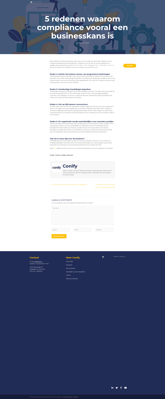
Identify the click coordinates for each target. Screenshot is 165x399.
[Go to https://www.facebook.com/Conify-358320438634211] (121, 388)
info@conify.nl (38, 261)
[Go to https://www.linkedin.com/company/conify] (112, 388)
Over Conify (69, 261)
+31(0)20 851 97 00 (41, 264)
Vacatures (69, 265)
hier (55, 148)
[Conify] (36, 65)
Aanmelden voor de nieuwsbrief (75, 272)
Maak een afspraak (72, 278)
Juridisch (75, 397)
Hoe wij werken (70, 268)
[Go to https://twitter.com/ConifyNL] (117, 388)
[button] (90, 65)
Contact (68, 275)
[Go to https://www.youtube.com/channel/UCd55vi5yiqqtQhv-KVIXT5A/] (125, 388)
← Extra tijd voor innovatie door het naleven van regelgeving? (68, 184)
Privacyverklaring (67, 397)
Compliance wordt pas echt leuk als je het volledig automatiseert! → (105, 185)
